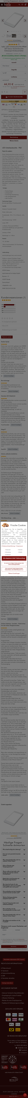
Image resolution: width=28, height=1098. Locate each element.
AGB (3, 975)
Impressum (5, 970)
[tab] (14, 137)
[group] (14, 818)
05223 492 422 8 (22, 1045)
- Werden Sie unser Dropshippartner (11, 1000)
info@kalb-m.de (22, 1048)
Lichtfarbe (14, 77)
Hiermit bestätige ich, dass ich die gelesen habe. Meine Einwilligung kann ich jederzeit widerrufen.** (15, 941)
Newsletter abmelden (8, 978)
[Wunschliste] (22, 5)
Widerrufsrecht (6, 968)
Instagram (24, 1052)
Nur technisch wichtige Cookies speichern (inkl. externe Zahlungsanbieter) (14, 564)
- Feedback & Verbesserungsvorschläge (12, 1003)
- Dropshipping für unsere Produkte (11, 995)
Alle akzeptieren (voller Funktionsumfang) (14, 558)
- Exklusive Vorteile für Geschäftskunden (12, 993)
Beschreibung (14, 137)
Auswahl (14, 62)
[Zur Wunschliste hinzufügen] (25, 92)
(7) (19, 44)
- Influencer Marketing (7, 998)
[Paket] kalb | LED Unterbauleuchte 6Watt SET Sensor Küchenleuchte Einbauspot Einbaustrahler (13, 833)
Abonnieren (13, 946)
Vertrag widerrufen (7, 983)
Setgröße (14, 69)
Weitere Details (14, 140)
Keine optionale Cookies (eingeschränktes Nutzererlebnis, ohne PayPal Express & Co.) (14, 569)
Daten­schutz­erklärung (8, 546)
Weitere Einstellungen (14, 573)
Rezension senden (7, 337)
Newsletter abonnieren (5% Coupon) (14, 959)
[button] (14, 102)
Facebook (24, 1050)
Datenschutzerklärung (8, 973)
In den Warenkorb (15, 97)
